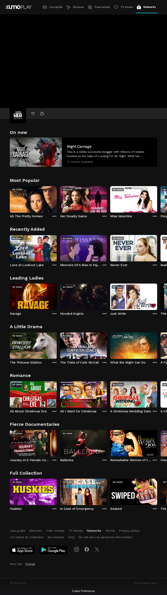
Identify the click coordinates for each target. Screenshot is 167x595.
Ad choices (56, 537)
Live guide (55, 7)
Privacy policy (129, 531)
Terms (110, 531)
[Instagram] (77, 549)
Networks (149, 7)
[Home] (18, 7)
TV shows (126, 7)
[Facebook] (87, 549)
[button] (83, 152)
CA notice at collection (27, 537)
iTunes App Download (22, 550)
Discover (78, 7)
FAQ (71, 537)
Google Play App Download (53, 550)
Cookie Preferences (83, 591)
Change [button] (30, 564)
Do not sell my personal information (105, 537)
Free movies (102, 7)
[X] (97, 549)
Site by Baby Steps (145, 583)
